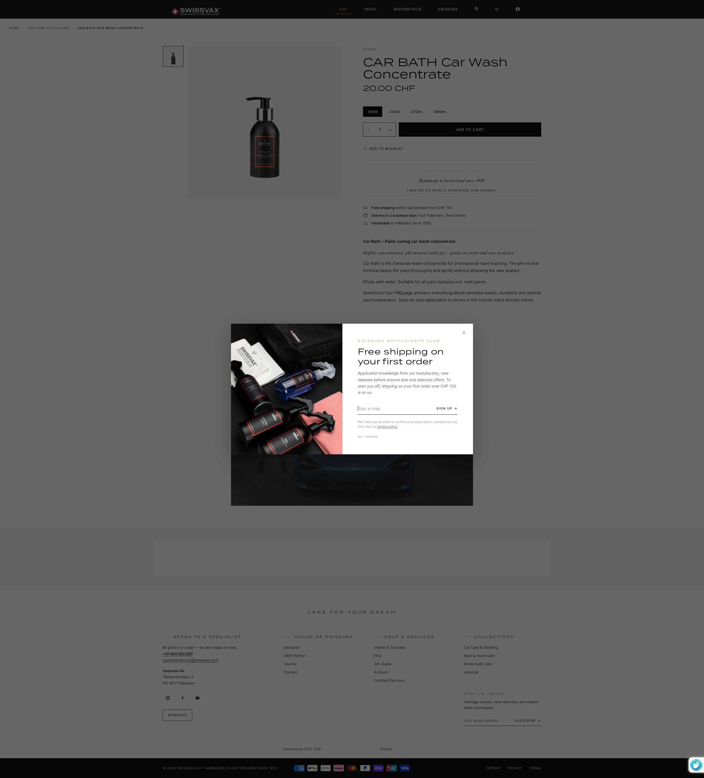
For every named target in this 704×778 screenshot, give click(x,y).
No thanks (368, 437)
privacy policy (387, 426)
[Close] (464, 333)
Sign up (444, 408)
